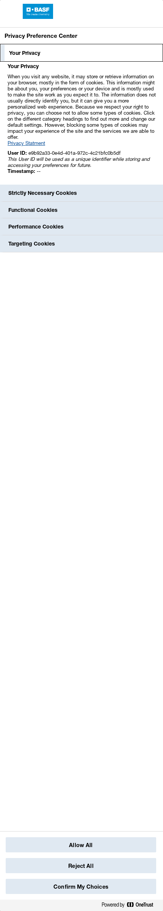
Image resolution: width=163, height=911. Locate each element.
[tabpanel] (82, 123)
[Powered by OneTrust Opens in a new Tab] (130, 905)
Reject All (80, 866)
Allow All (80, 845)
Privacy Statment (26, 143)
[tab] (81, 53)
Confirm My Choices (80, 886)
